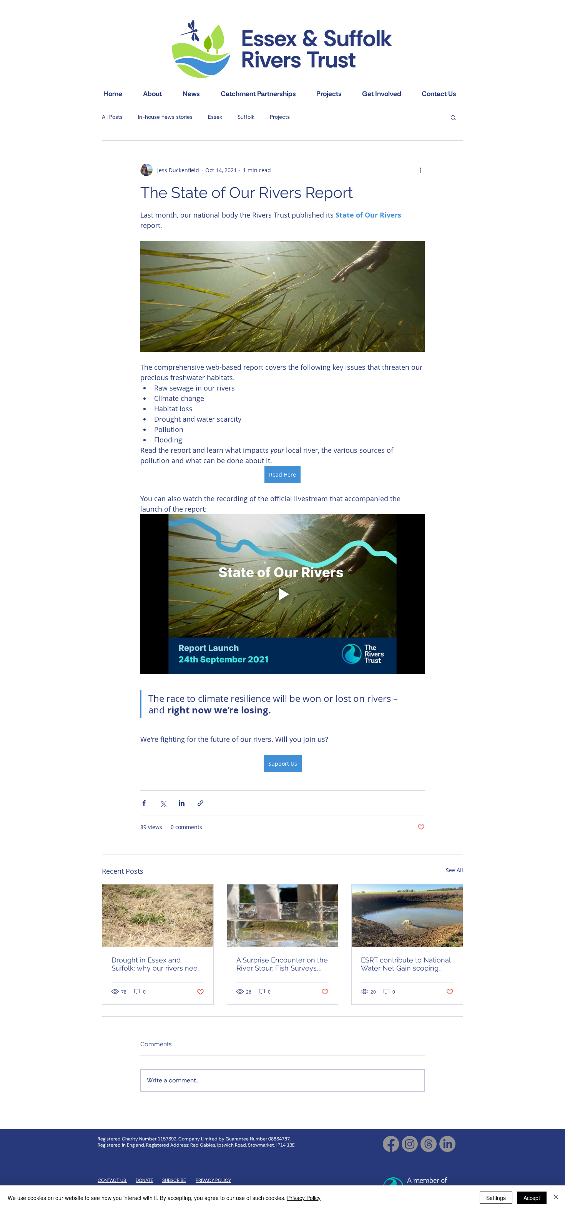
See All (454, 870)
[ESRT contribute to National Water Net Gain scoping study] (407, 915)
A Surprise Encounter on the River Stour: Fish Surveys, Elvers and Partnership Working (282, 964)
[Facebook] (391, 1144)
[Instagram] (410, 1144)
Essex (215, 116)
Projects (280, 116)
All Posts (112, 116)
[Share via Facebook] (144, 803)
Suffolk (246, 116)
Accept (531, 1198)
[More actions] (420, 170)
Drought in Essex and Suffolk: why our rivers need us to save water (156, 964)
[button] (453, 117)
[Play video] (282, 594)
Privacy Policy (304, 1198)
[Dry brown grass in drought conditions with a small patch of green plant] (157, 915)
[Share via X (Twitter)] (162, 803)
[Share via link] (200, 803)
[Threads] (428, 1144)
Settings (496, 1198)
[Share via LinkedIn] (181, 803)
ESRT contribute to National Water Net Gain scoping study (405, 964)
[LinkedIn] (447, 1144)
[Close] (555, 1198)
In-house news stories (165, 116)
